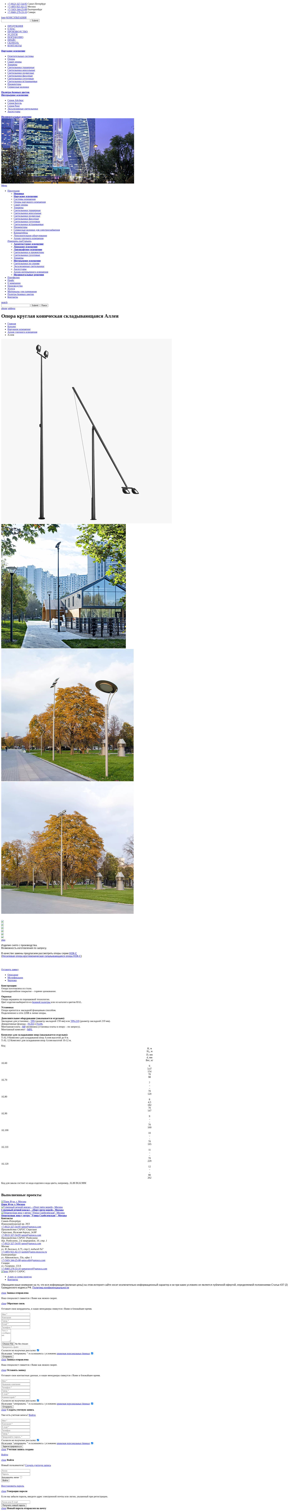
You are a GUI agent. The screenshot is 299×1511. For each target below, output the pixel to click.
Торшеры (12, 64)
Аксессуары (13, 111)
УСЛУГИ (12, 34)
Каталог (11, 326)
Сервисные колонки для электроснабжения (37, 230)
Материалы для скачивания (22, 291)
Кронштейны (21, 232)
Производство (15, 286)
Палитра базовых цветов (15, 92)
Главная (11, 323)
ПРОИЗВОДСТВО (17, 31)
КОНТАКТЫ (14, 45)
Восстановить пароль (12, 1486)
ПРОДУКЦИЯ (15, 26)
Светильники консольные (21, 70)
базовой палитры (41, 1002)
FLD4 (31, 1024)
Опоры (11, 59)
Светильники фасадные (20, 75)
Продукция (13, 190)
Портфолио (13, 277)
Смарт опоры (14, 61)
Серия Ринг (13, 106)
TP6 (33, 1021)
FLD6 (39, 1024)
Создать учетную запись (38, 1465)
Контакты (12, 297)
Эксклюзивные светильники (22, 108)
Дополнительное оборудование (30, 235)
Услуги (11, 288)
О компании (14, 283)
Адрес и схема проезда (19, 1276)
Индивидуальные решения (16, 116)
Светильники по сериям (26, 263)
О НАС (11, 29)
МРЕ (29, 1029)
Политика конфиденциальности (50, 1287)
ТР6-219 (75, 1021)
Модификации (15, 977)
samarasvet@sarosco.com (34, 1268)
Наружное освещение (13, 51)
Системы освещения (25, 199)
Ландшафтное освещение (28, 249)
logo (3, 17)
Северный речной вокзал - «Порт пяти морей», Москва (32, 1210)
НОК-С (73, 953)
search (4, 302)
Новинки (19, 193)
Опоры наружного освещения (30, 202)
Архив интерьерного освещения (31, 272)
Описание (12, 974)
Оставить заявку (10, 969)
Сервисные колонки (18, 87)
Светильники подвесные (20, 73)
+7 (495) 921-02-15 (17, 6)
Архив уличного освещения (28, 238)
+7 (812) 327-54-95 (17, 3)
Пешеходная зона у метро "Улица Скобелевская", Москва (34, 1215)
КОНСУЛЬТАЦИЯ (16, 17)
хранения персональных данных (73, 1353)
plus (3, 940)
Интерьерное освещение (14, 95)
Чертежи (12, 980)
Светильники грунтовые (20, 78)
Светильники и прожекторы (29, 252)
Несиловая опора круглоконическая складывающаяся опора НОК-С (41, 956)
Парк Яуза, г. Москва (13, 1204)
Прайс (10, 280)
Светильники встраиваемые (22, 81)
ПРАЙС (11, 40)
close (3, 1293)
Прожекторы (14, 84)
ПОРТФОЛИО (15, 37)
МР (24, 1026)
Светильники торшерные (20, 67)
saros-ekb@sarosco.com (33, 1260)
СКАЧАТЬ (13, 42)
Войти (32, 1415)
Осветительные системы (20, 56)
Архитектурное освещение (29, 244)
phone (4, 308)
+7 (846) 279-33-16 (17, 12)
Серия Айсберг (15, 100)
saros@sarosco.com (31, 1226)
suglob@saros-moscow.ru (34, 1252)
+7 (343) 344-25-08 (17, 9)
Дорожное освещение (26, 246)
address (11, 308)
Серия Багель (14, 103)
